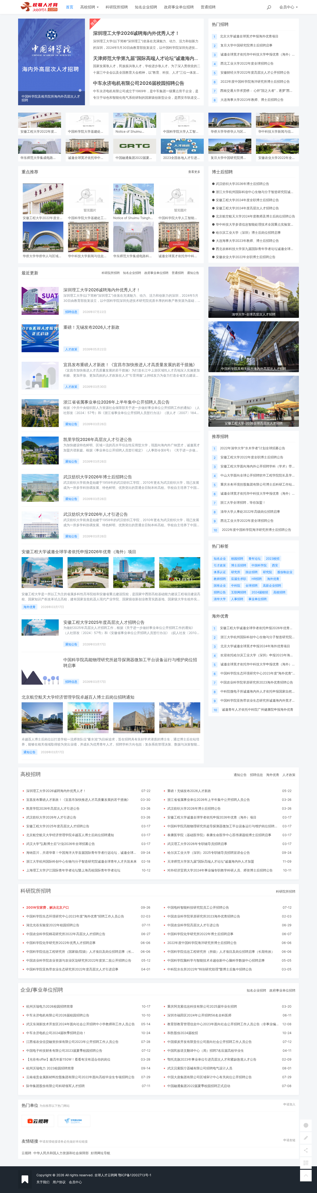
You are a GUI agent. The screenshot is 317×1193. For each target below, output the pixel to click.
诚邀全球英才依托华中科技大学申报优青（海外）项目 (259, 54)
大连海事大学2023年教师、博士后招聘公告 (252, 100)
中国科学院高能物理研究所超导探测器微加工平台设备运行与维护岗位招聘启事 (224, 826)
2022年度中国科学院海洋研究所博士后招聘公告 (255, 81)
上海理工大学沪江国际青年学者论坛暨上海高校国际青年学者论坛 (73, 870)
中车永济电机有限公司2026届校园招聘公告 (57, 1015)
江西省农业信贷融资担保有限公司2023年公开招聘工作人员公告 (72, 1042)
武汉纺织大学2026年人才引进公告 (95, 514)
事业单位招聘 (47, 990)
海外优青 (29, 607)
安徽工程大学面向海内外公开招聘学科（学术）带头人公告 (262, 466)
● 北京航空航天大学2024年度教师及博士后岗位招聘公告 (253, 216)
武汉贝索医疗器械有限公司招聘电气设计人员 (199, 1068)
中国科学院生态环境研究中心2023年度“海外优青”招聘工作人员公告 (75, 916)
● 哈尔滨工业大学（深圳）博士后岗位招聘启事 (246, 232)
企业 (25, 990)
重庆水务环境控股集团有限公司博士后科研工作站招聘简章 (262, 484)
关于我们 (42, 1182)
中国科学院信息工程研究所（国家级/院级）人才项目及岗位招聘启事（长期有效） (85, 951)
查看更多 (194, 172)
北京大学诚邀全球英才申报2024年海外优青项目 (255, 646)
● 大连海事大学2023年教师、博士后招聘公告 (245, 241)
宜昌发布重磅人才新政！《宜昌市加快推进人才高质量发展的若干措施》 (130, 364)
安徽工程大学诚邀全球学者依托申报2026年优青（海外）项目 (79, 551)
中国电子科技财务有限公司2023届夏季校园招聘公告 (64, 1050)
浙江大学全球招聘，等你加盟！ (243, 502)
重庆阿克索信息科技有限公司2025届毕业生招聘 (202, 1006)
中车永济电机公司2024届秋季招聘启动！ (56, 1033)
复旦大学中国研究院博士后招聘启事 (246, 45)
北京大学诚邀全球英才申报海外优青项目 (249, 36)
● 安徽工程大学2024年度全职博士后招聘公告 (245, 200)
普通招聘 (208, 7)
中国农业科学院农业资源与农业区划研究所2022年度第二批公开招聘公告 (78, 960)
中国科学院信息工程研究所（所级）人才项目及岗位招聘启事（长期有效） (221, 951)
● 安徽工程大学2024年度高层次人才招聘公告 (245, 208)
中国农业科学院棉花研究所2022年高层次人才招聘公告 (65, 934)
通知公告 (193, 273)
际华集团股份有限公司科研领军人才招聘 (55, 1086)
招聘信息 (71, 312)
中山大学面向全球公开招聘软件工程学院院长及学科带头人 (262, 475)
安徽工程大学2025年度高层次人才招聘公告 (104, 622)
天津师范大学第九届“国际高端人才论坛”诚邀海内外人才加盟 (210, 861)
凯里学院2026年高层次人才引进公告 (97, 439)
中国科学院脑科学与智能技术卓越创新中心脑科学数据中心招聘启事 (216, 960)
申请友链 (289, 1140)
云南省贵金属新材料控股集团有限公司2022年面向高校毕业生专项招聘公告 (80, 1077)
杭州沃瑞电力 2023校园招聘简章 (50, 1068)
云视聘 (26, 1153)
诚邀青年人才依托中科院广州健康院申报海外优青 (257, 709)
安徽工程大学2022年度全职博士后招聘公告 (251, 457)
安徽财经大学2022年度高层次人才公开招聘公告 (255, 72)
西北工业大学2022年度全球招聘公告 (247, 63)
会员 (286, 7)
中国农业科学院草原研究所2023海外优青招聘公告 (256, 682)
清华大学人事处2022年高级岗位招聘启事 (250, 511)
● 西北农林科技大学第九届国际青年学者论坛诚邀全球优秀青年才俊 (261, 249)
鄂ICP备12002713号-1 (134, 1175)
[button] (23, 62)
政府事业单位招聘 (179, 7)
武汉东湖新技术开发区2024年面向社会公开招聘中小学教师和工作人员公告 (80, 1024)
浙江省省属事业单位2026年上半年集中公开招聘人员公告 (116, 402)
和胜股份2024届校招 (182, 1033)
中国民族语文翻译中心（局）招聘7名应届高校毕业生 (205, 1050)
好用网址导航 (100, 1153)
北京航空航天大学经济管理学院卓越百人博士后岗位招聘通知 (78, 697)
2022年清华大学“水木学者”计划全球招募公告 (252, 448)
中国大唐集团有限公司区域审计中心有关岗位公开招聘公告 (209, 1077)
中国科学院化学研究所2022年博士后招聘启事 (200, 934)
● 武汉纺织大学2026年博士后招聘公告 (240, 184)
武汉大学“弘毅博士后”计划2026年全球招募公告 (60, 844)
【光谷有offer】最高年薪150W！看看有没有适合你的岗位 (68, 1059)
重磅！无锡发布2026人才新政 (91, 327)
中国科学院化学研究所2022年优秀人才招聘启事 (61, 943)
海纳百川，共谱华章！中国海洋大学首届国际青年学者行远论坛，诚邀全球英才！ (84, 852)
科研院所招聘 (117, 7)
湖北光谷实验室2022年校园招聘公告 (52, 925)
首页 (69, 7)
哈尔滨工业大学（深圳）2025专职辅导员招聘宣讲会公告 (208, 852)
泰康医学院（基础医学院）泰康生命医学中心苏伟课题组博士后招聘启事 (219, 835)
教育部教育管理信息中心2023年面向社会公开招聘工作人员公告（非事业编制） (224, 1024)
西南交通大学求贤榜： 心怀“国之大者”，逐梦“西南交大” (260, 90)
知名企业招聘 (146, 7)
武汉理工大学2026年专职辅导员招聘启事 (197, 844)
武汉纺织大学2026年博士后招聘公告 (97, 476)
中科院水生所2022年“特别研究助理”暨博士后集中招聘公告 (209, 969)
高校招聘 (88, 7)
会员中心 (75, 1182)
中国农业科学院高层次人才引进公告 (193, 925)
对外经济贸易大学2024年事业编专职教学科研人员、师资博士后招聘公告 (220, 870)
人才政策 (71, 349)
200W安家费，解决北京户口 (47, 907)
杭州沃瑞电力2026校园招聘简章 (49, 1006)
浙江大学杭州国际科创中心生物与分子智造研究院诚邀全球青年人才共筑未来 (81, 861)
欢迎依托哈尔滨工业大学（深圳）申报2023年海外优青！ (261, 655)
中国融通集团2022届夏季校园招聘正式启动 (198, 1086)
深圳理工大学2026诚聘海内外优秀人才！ (101, 289)
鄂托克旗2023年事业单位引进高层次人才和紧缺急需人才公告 (211, 1059)
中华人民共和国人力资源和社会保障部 (61, 1153)
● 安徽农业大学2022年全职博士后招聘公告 (243, 257)
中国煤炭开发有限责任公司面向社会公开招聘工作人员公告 (209, 1042)
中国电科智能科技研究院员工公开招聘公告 (198, 907)
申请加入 (289, 1104)
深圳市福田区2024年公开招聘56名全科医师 (199, 1015)
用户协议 (59, 1182)
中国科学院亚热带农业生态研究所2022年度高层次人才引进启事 (72, 969)
